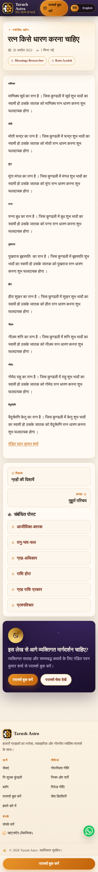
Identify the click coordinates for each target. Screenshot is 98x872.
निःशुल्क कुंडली (12, 777)
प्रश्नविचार (25, 605)
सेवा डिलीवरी (59, 796)
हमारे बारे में (9, 806)
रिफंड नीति (57, 787)
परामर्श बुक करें (23, 680)
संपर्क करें (9, 824)
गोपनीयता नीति (60, 768)
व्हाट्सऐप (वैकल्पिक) (20, 833)
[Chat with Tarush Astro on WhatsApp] (89, 831)
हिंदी (75, 7)
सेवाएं (6, 768)
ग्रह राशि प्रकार (29, 589)
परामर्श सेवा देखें (55, 680)
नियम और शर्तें (60, 777)
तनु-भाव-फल (26, 542)
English (88, 8)
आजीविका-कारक (29, 526)
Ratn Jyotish (63, 60)
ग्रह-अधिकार (27, 558)
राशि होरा (24, 573)
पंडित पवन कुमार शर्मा (23, 444)
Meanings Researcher (29, 60)
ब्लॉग (6, 787)
